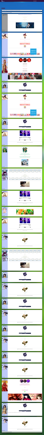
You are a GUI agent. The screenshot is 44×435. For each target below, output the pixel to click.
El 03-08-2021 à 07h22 (39, 416)
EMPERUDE (5, 82)
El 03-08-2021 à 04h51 (39, 32)
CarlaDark (5, 58)
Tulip (5, 283)
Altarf (5, 379)
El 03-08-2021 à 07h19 (39, 378)
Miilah (5, 207)
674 (5, 11)
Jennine (5, 249)
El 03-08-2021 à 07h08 (39, 309)
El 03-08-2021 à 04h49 (39, 13)
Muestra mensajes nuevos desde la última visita (11, 10)
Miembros (4, 10)
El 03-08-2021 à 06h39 (39, 206)
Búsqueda (7, 10)
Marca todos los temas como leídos (17, 10)
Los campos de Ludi (5, 12)
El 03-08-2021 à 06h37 (39, 190)
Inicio (2, 10)
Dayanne (5, 130)
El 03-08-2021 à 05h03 (39, 118)
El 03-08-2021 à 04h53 (39, 57)
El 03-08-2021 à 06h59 (39, 248)
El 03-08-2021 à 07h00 (39, 282)
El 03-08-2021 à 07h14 (39, 336)
